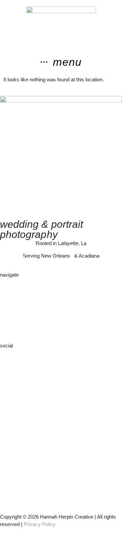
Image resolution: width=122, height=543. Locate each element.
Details (7, 304)
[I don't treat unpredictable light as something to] (61, 453)
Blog (5, 319)
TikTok (7, 367)
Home (7, 281)
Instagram (11, 352)
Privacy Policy (40, 524)
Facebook (11, 359)
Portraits (9, 311)
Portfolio (9, 296)
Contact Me (13, 326)
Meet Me (10, 288)
